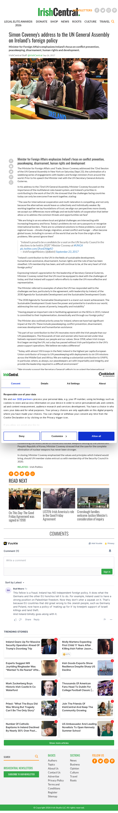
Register (52, 792)
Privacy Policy (56, 780)
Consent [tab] (15, 383)
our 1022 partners (22, 399)
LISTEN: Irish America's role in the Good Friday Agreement (58, 515)
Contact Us (54, 772)
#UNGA (78, 245)
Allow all (96, 436)
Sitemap (52, 796)
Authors (52, 760)
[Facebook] (96, 10)
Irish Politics (36, 466)
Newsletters (82, 10)
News (73, 760)
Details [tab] (44, 383)
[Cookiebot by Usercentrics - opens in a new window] (101, 374)
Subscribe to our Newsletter (21, 774)
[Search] (112, 22)
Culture (74, 772)
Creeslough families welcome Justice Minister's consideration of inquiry (92, 515)
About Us (53, 768)
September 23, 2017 (67, 251)
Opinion (74, 768)
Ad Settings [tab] (73, 383)
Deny (21, 436)
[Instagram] (108, 10)
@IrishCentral (35, 55)
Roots (73, 780)
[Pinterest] (114, 10)
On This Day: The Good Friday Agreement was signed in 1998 (21, 516)
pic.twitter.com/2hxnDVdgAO (36, 248)
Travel (73, 776)
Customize (57, 436)
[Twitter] (102, 10)
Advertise (53, 776)
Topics (51, 764)
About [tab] (102, 383)
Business (75, 764)
